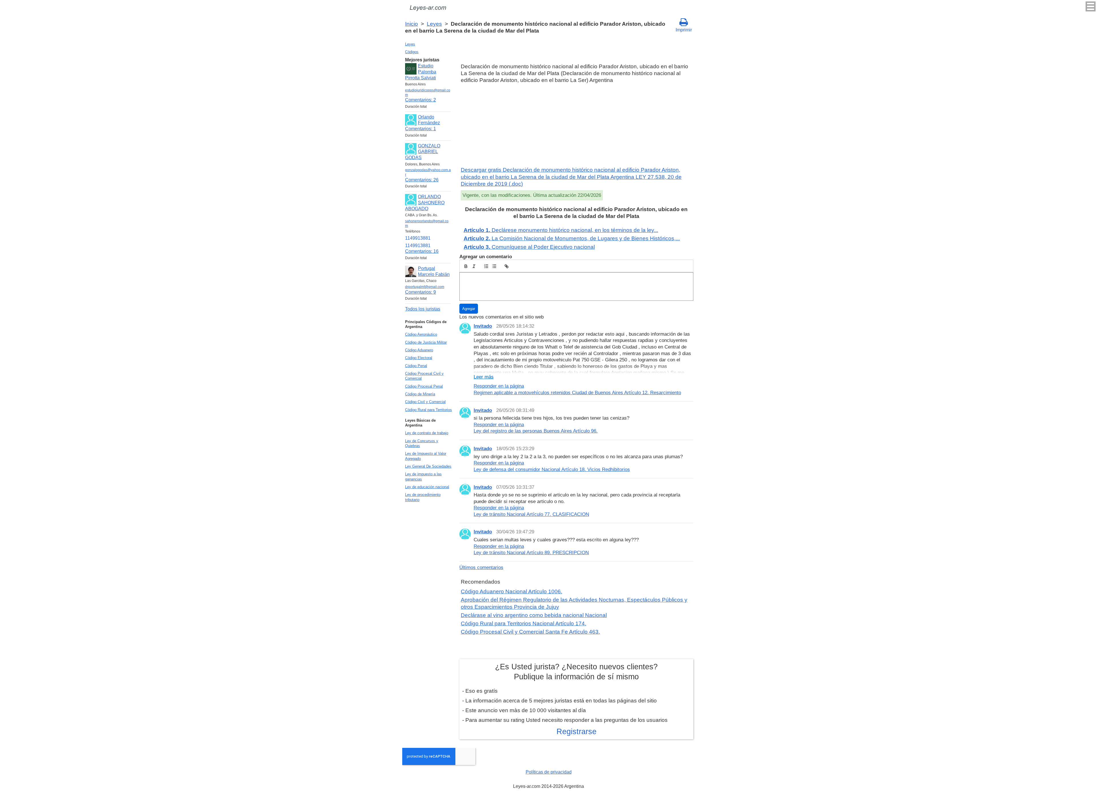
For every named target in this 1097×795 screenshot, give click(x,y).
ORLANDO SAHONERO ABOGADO (425, 202)
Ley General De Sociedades (428, 466)
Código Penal (416, 366)
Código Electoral (418, 358)
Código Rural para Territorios (428, 410)
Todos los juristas (422, 309)
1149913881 (418, 238)
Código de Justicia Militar (426, 342)
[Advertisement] (576, 125)
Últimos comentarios (481, 567)
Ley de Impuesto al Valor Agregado (425, 455)
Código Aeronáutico (421, 334)
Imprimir (684, 29)
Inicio (411, 24)
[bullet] (494, 266)
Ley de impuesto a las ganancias (423, 476)
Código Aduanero (419, 350)
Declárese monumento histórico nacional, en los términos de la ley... (561, 230)
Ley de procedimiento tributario (423, 497)
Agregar (468, 309)
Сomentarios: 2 (420, 99)
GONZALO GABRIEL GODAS (422, 151)
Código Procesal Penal (424, 386)
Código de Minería (420, 394)
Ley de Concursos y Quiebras (421, 443)
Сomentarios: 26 (422, 179)
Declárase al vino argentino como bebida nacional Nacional (534, 615)
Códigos (412, 52)
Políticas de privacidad (549, 772)
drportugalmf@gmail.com (424, 287)
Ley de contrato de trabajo (426, 433)
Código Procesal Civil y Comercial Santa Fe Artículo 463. (530, 632)
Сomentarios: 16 (422, 251)
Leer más (484, 377)
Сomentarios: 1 (420, 128)
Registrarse (576, 731)
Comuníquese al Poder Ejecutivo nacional (529, 247)
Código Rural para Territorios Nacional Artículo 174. (523, 623)
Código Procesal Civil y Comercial (424, 376)
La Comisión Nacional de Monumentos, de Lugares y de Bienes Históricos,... (572, 238)
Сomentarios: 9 (420, 292)
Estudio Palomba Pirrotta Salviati (420, 71)
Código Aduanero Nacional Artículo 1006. (511, 591)
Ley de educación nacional (427, 487)
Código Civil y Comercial (425, 402)
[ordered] (486, 266)
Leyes (434, 24)
